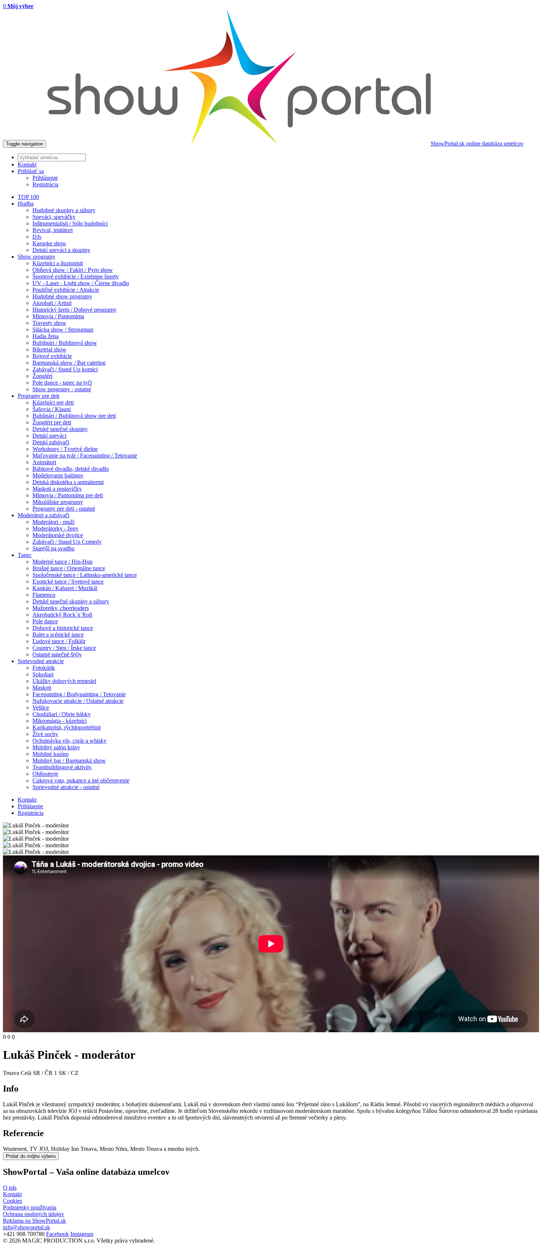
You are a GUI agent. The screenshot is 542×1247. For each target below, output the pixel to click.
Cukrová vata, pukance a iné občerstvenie (80, 780)
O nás (10, 1187)
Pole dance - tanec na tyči (62, 382)
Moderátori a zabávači (43, 515)
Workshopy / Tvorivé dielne (65, 449)
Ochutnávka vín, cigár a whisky (69, 741)
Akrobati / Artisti (52, 303)
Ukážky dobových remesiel (64, 681)
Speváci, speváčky (54, 217)
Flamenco (43, 595)
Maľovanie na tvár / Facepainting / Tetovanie (84, 455)
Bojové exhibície (52, 356)
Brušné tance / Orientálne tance (68, 568)
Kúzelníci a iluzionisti (57, 263)
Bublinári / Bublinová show (64, 343)
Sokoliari (42, 674)
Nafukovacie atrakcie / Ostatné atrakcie (78, 701)
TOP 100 (28, 197)
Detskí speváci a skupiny (61, 250)
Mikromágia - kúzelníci (59, 721)
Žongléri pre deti (51, 422)
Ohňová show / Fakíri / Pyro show (72, 270)
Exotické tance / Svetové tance (68, 581)
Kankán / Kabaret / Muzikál (64, 588)
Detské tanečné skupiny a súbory (70, 601)
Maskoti (41, 687)
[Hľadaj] (278, 157)
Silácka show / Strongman (62, 329)
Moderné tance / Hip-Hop (62, 561)
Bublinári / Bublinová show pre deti (74, 416)
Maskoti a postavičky (57, 489)
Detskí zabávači (50, 442)
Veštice (40, 707)
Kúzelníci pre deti (53, 402)
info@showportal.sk (26, 1227)
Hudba (26, 203)
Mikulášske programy (57, 502)
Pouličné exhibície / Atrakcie (65, 290)
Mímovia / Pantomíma (58, 316)
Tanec (25, 555)
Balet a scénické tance (58, 634)
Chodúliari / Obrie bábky (61, 714)
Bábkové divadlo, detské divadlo (70, 469)
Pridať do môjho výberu (31, 1156)
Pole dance (45, 621)
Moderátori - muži (53, 522)
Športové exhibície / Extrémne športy (75, 276)
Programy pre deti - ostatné (63, 508)
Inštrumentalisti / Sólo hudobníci (70, 223)
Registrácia (45, 184)
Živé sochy (45, 734)
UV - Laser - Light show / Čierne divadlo (80, 283)
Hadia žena (45, 336)
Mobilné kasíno (50, 754)
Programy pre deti (38, 396)
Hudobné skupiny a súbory (63, 210)
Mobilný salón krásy (56, 747)
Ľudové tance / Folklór (59, 641)
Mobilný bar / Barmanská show (69, 760)
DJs (36, 237)
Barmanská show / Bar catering (68, 363)
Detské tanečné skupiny (60, 429)
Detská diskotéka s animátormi (68, 482)
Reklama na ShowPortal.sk (34, 1221)
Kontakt (27, 799)
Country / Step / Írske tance (64, 648)
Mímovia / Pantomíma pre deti (67, 495)
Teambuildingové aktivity (62, 767)
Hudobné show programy (62, 296)
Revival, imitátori (52, 230)
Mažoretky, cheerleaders (60, 608)
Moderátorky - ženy (55, 528)
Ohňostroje (45, 774)
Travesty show (49, 323)
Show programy (36, 256)
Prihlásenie (45, 178)
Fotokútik (43, 668)
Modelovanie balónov (57, 475)
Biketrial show (49, 349)
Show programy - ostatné (61, 389)
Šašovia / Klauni (51, 409)
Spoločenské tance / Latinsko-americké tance (84, 575)
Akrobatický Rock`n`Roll (62, 615)
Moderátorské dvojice (57, 535)
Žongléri (42, 376)
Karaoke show (49, 243)
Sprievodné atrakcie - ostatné (66, 787)
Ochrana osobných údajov (33, 1214)
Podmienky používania (29, 1207)
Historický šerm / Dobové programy (74, 310)
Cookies (12, 1201)
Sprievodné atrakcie (41, 661)
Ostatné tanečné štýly (57, 654)
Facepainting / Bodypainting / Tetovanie (79, 694)
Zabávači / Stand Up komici (65, 369)
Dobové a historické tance (62, 628)
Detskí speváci (49, 435)
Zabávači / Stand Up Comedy (67, 542)
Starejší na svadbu (53, 548)
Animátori (44, 462)
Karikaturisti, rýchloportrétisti (66, 727)
